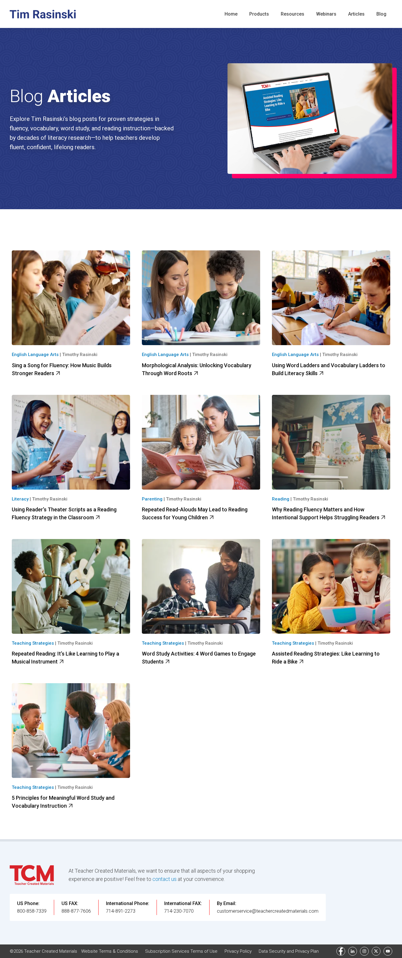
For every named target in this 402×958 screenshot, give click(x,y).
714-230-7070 (179, 911)
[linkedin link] (352, 951)
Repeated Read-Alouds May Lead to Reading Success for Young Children (194, 513)
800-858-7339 (31, 911)
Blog (381, 14)
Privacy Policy (238, 951)
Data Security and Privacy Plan (289, 951)
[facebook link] (340, 951)
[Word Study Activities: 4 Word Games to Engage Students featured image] (201, 586)
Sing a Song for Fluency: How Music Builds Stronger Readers (62, 369)
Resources (292, 14)
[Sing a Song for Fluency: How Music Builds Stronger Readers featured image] (71, 297)
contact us (164, 879)
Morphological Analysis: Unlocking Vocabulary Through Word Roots (196, 369)
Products (259, 14)
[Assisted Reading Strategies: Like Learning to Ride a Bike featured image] (331, 586)
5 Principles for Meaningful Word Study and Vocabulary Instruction (63, 802)
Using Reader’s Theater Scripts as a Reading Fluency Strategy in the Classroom (64, 513)
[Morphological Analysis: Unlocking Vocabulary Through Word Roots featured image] (201, 297)
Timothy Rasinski (79, 354)
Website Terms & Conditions (109, 951)
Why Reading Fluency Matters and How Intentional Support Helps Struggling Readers (326, 513)
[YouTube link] (387, 951)
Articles (356, 14)
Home (231, 14)
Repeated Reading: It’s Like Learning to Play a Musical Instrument (65, 658)
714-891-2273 (120, 911)
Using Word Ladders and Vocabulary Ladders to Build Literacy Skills (328, 369)
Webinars (326, 14)
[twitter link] (376, 951)
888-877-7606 (76, 911)
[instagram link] (364, 951)
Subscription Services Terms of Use (181, 951)
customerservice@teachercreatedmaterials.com (267, 911)
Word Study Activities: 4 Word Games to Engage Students (199, 658)
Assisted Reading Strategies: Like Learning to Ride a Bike (326, 658)
